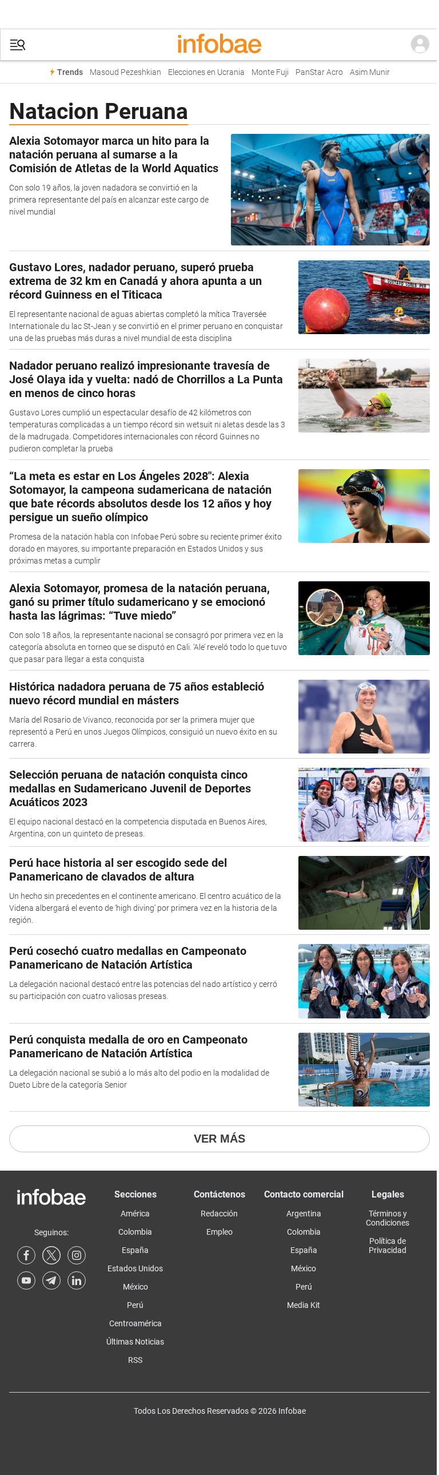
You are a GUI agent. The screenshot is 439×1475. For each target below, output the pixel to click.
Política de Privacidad (387, 1245)
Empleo (219, 1231)
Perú (135, 1305)
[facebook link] (26, 1255)
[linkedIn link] (76, 1280)
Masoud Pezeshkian (125, 72)
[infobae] (219, 44)
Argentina (303, 1213)
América (135, 1213)
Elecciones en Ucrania (206, 72)
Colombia (135, 1231)
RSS (135, 1360)
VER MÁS (219, 1138)
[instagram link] (76, 1255)
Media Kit (303, 1305)
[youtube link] (26, 1280)
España (135, 1250)
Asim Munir (370, 72)
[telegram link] (51, 1280)
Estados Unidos (135, 1268)
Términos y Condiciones (387, 1218)
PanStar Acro (319, 72)
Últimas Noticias (135, 1341)
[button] (18, 44)
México (135, 1286)
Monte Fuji (270, 72)
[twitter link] (51, 1255)
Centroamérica (135, 1323)
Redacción (219, 1213)
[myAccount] (420, 44)
